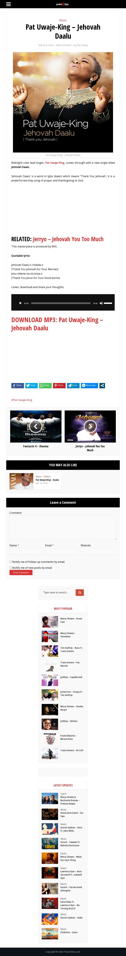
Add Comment (63, 45)
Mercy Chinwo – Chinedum (68, 635)
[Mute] (101, 303)
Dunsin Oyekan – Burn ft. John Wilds (71, 829)
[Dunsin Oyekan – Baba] (51, 919)
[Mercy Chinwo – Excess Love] (51, 621)
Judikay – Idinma (68, 721)
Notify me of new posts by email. (32, 568)
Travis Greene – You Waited (70, 664)
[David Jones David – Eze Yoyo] (51, 814)
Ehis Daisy (82, 45)
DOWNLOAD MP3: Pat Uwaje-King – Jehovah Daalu (57, 323)
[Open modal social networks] (102, 385)
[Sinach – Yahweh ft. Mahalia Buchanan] (51, 843)
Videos (47, 476)
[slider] (108, 303)
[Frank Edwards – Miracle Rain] (51, 739)
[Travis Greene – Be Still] (51, 753)
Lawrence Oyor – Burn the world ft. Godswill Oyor (71, 875)
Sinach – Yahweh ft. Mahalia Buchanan (70, 844)
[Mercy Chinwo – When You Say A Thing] (51, 858)
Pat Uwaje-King (54, 163)
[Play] (20, 303)
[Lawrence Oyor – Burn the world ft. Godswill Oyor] (51, 873)
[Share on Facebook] (17, 385)
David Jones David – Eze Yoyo (71, 814)
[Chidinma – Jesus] (51, 933)
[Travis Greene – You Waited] (51, 665)
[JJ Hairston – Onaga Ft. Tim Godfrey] (51, 695)
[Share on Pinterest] (59, 385)
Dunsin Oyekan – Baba (71, 917)
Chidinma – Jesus (68, 932)
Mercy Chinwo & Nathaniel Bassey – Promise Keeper (70, 800)
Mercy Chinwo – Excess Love (71, 620)
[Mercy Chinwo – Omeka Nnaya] (51, 709)
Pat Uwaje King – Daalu (47, 479)
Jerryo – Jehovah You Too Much (68, 239)
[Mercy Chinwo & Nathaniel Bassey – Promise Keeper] (51, 798)
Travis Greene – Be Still (71, 750)
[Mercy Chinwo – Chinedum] (51, 636)
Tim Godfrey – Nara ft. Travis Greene (71, 649)
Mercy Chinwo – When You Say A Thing (71, 858)
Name (14, 545)
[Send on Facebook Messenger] (89, 385)
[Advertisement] (63, 211)
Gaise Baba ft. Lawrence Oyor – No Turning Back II (70, 905)
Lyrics (63, 793)
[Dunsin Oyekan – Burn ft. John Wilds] (51, 829)
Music (63, 20)
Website (86, 545)
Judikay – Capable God (71, 677)
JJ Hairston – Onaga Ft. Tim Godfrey (71, 693)
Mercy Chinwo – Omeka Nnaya (71, 708)
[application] (63, 302)
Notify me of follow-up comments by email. (38, 562)
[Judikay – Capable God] (51, 680)
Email (49, 545)
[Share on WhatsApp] (45, 385)
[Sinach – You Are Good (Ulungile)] (51, 888)
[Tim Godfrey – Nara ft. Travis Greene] (51, 651)
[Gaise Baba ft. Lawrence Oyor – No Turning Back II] (51, 903)
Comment (15, 513)
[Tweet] (31, 385)
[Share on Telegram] (73, 385)
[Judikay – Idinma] (51, 724)
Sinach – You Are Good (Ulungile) (71, 889)
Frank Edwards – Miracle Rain (68, 737)
